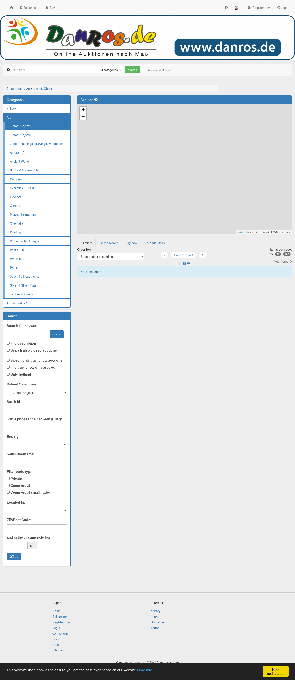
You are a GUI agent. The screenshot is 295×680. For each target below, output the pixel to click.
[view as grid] (184, 264)
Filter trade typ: (19, 472)
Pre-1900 (16, 259)
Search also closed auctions (33, 350)
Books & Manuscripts (24, 170)
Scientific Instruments (24, 276)
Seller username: (20, 454)
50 (277, 254)
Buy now (131, 243)
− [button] (83, 116)
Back (12, 108)
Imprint (155, 616)
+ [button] (83, 110)
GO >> (14, 556)
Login (284, 7)
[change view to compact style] (188, 264)
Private (16, 478)
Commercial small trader (30, 492)
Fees (55, 639)
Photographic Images (24, 241)
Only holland (20, 374)
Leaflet (240, 232)
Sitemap (58, 650)
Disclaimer (158, 622)
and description (23, 343)
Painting (15, 232)
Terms (155, 628)
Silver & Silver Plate (23, 285)
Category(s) (14, 88)
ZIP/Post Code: (19, 520)
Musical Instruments (23, 214)
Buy (52, 7)
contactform (60, 633)
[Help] (226, 7)
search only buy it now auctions (36, 360)
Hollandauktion (154, 243)
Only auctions (109, 243)
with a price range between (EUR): (34, 419)
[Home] (11, 7)
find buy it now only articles (32, 367)
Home (56, 611)
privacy (155, 611)
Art (28, 88)
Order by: (84, 249)
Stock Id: (14, 402)
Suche (56, 334)
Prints (14, 267)
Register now (261, 7)
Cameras (16, 179)
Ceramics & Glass (22, 188)
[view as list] (180, 264)
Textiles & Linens (21, 294)
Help (55, 644)
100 (287, 254)
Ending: (13, 437)
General (15, 205)
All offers (86, 243)
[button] (237, 7)
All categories (16, 303)
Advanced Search (160, 70)
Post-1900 (17, 250)
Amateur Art (18, 152)
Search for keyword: (23, 326)
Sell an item (30, 7)
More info (144, 669)
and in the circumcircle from (29, 537)
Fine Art (15, 197)
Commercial (20, 485)
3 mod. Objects (43, 88)
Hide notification (275, 671)
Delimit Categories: (22, 384)
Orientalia (16, 223)
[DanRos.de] (147, 37)
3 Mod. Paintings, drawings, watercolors (37, 143)
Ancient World (19, 161)
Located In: (16, 502)
